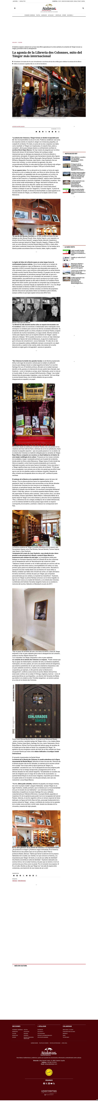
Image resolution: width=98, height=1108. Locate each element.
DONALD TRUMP (77, 1)
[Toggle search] (83, 8)
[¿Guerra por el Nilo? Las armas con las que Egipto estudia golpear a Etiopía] (66, 272)
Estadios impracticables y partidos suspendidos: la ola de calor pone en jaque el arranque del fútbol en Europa (78, 175)
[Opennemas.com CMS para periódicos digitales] (49, 1092)
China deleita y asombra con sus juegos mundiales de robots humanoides (78, 159)
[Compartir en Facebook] (42, 131)
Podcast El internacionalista (45, 1035)
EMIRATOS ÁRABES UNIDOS (67, 1)
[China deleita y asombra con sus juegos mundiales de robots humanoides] (66, 158)
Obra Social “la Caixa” (68, 1029)
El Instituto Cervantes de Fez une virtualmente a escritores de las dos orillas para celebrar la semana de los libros (47, 61)
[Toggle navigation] (14, 8)
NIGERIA (83, 1)
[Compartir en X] (46, 131)
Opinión (14, 1037)
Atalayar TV (40, 1031)
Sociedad (26, 1033)
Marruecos (15, 880)
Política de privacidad (55, 1043)
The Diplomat (66, 1037)
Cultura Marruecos (22, 880)
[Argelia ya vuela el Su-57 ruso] (66, 259)
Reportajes (15, 1035)
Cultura (20, 42)
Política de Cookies (43, 1043)
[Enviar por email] (36, 131)
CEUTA (59, 1)
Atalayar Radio (41, 1033)
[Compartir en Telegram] (52, 131)
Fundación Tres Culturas (69, 1031)
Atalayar (14, 42)
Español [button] (16, 1)
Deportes (26, 1035)
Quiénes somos (34, 1043)
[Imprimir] (39, 131)
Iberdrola (65, 1033)
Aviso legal (64, 1043)
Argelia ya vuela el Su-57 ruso (78, 258)
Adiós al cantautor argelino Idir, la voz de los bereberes (30, 64)
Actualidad (26, 1031)
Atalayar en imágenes (43, 1037)
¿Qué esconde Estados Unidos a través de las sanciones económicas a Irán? (78, 191)
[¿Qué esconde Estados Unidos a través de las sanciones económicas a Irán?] (66, 190)
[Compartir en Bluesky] (49, 131)
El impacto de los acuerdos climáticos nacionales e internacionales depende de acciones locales (77, 167)
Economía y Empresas (17, 1029)
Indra (64, 1035)
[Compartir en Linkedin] (55, 131)
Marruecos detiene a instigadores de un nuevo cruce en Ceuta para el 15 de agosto (77, 266)
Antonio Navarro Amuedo (18, 126)
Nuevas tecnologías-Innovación (29, 1038)
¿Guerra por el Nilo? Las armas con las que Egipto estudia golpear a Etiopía (78, 273)
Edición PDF (40, 1029)
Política (26, 1029)
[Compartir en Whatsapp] (58, 131)
